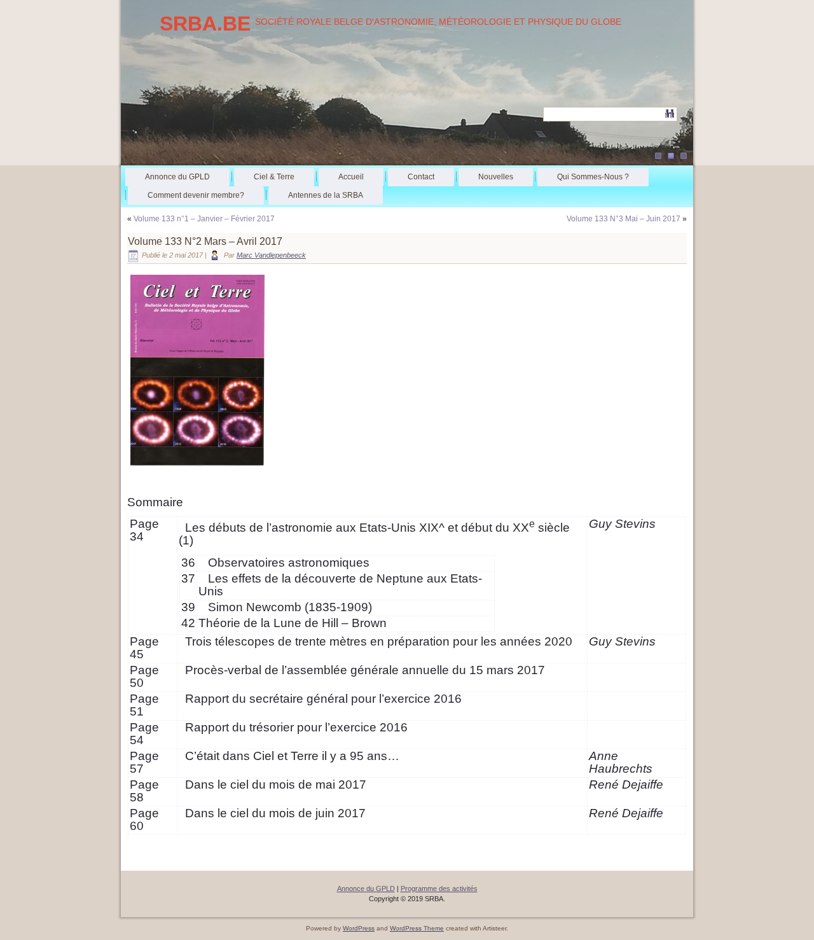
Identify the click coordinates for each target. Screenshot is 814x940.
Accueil (351, 176)
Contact (421, 176)
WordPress (359, 928)
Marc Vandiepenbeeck (271, 255)
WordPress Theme (417, 928)
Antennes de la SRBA (325, 195)
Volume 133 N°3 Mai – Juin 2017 (623, 218)
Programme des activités (439, 888)
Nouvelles (495, 176)
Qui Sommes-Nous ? (593, 176)
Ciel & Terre (274, 176)
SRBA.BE (205, 23)
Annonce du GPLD (177, 176)
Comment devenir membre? (196, 195)
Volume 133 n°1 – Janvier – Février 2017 (204, 218)
